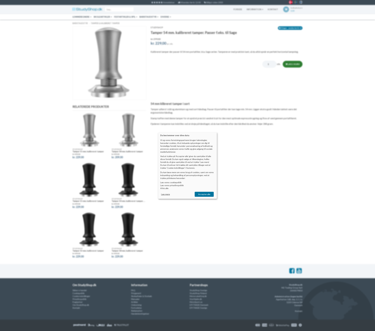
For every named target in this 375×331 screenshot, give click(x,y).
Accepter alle (204, 194)
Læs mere (165, 194)
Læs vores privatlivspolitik (172, 185)
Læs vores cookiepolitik (170, 182)
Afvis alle (164, 188)
